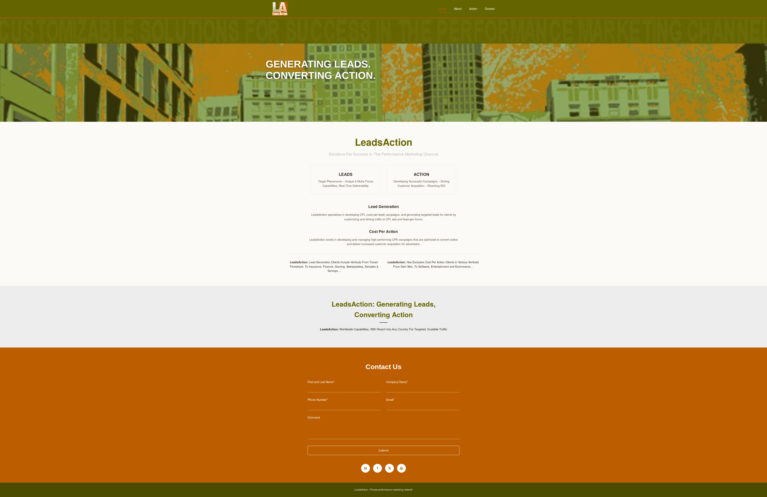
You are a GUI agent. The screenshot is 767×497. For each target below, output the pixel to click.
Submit (384, 450)
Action (473, 8)
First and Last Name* (321, 382)
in (365, 468)
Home (442, 8)
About (458, 8)
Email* (390, 400)
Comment (314, 417)
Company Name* (397, 382)
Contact (490, 8)
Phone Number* (318, 400)
